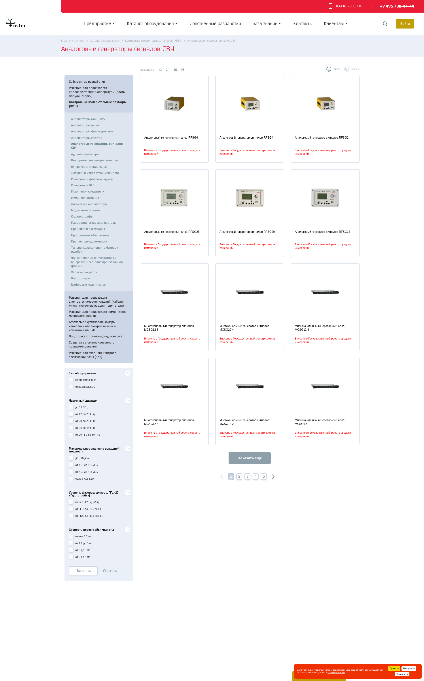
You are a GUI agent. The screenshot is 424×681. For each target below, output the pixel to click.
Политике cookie (336, 672)
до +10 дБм (82, 458)
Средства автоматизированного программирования (91, 344)
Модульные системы (85, 210)
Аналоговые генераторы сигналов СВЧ (97, 146)
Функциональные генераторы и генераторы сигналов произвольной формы (97, 261)
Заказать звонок (348, 6)
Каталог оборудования (150, 23)
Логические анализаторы (89, 204)
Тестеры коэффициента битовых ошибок (94, 249)
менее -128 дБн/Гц (87, 502)
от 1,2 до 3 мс (83, 543)
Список (336, 69)
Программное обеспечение (90, 235)
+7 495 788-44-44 (397, 6)
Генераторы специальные (89, 166)
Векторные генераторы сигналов (94, 160)
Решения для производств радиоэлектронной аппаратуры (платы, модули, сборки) (97, 91)
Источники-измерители (87, 191)
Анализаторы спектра (86, 137)
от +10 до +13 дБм (86, 465)
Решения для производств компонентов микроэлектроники (97, 313)
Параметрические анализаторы (93, 222)
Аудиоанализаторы (85, 154)
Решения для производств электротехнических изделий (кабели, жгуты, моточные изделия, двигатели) (96, 301)
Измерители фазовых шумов (92, 179)
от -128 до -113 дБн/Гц (89, 515)
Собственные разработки (215, 23)
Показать (83, 570)
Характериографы (84, 272)
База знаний (264, 23)
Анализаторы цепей (85, 125)
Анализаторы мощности (88, 119)
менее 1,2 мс (83, 536)
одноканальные (85, 386)
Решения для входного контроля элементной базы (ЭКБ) (92, 355)
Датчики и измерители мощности (95, 173)
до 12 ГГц (81, 407)
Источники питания (85, 198)
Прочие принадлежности (89, 241)
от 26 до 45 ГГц (85, 427)
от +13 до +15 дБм (86, 471)
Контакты (302, 23)
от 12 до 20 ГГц (85, 414)
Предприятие (97, 23)
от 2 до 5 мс (82, 557)
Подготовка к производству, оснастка (96, 336)
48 (175, 69)
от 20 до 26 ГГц (85, 421)
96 (182, 69)
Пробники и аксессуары (88, 229)
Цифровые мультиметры (88, 284)
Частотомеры (80, 278)
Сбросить (110, 571)
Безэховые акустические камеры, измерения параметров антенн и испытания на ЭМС (92, 326)
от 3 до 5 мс (82, 550)
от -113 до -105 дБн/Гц (89, 509)
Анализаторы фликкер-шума (92, 131)
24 (167, 69)
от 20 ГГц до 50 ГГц (87, 434)
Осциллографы (82, 216)
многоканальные (85, 380)
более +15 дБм (84, 478)
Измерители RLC (83, 185)
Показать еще (250, 458)
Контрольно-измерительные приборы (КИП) (98, 104)
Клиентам (334, 23)
